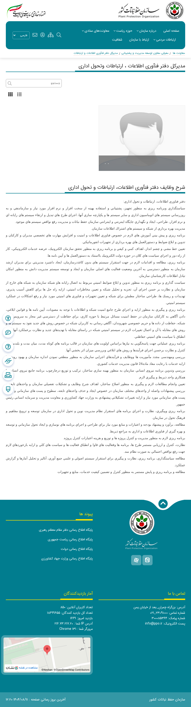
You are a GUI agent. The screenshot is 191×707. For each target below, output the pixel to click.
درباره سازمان (147, 30)
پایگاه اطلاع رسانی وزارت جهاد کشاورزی (67, 558)
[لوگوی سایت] (151, 10)
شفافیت (117, 39)
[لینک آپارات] (136, 560)
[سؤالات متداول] (8, 346)
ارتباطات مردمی (166, 39)
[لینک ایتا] (147, 560)
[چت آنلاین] (8, 332)
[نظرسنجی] (8, 374)
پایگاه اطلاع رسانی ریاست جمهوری (70, 539)
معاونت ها (178, 53)
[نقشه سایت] (51, 35)
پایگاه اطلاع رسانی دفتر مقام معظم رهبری (66, 529)
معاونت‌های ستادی (97, 30)
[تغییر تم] (8, 389)
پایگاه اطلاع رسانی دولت (77, 549)
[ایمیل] (35, 35)
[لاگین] (42, 35)
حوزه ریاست (124, 30)
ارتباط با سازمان (139, 39)
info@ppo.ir (153, 623)
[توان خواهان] (8, 318)
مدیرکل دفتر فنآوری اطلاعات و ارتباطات (96, 53)
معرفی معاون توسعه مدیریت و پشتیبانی (144, 53)
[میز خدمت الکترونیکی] (8, 360)
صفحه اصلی (171, 30)
